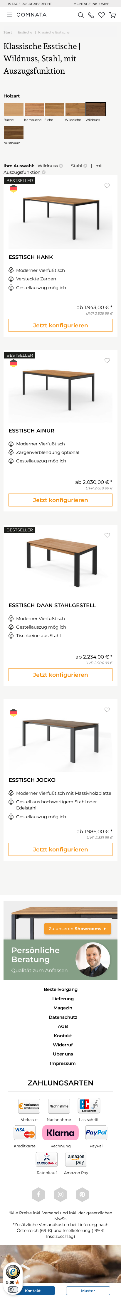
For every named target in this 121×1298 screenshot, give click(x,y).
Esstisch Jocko (32, 780)
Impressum (63, 1063)
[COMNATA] (31, 14)
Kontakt (63, 1035)
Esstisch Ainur (31, 430)
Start (8, 32)
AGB (63, 1026)
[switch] (13, 1289)
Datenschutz (63, 1017)
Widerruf (63, 1045)
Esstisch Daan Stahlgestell (52, 605)
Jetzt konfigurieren (60, 325)
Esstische (25, 32)
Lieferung (63, 998)
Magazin (62, 1008)
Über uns (63, 1054)
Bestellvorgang (61, 989)
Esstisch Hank (31, 257)
